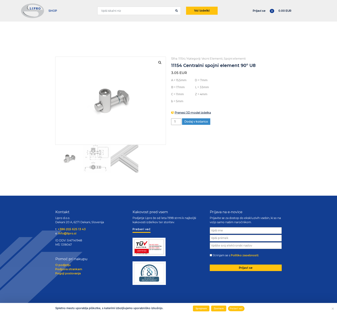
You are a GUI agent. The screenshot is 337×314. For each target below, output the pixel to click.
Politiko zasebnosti (244, 255)
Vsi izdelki (202, 10)
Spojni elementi (235, 58)
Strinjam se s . (236, 255)
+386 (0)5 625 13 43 (72, 229)
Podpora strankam (68, 269)
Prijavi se (259, 10)
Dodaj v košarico (196, 121)
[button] (160, 62)
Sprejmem (201, 308)
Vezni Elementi (212, 58)
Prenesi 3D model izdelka (193, 112)
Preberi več (236, 308)
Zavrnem (219, 308)
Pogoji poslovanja (68, 273)
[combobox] (139, 11)
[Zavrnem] (332, 308)
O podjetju (63, 265)
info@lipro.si (67, 233)
